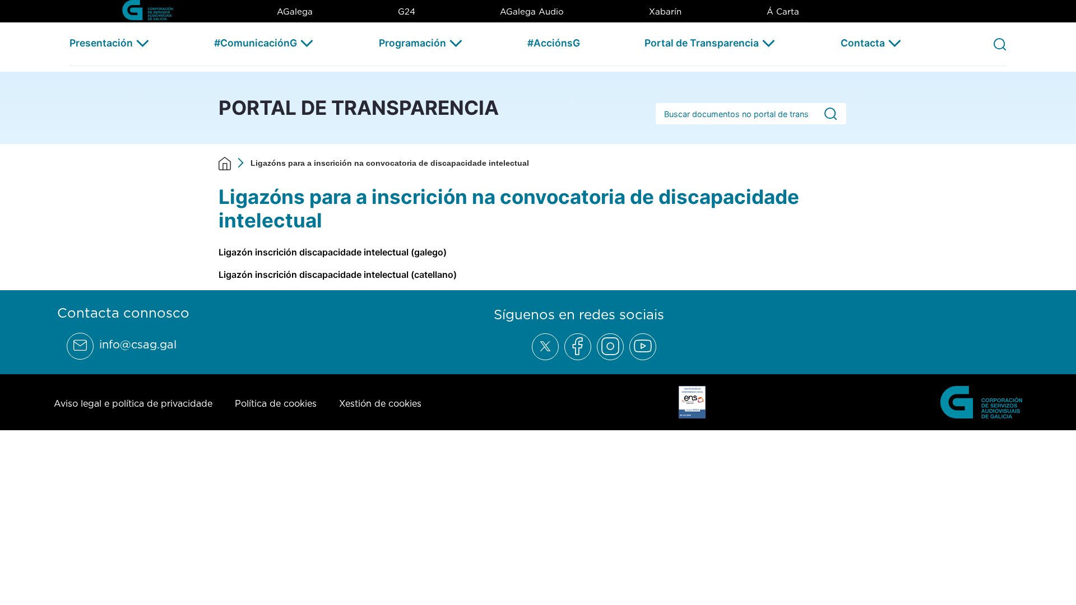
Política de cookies (276, 403)
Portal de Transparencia (701, 43)
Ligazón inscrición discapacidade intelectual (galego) (333, 252)
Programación (412, 43)
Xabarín (665, 11)
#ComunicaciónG (255, 43)
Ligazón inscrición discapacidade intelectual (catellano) (338, 274)
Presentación (101, 43)
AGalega (295, 11)
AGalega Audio (532, 11)
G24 (406, 11)
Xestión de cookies (380, 403)
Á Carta (783, 11)
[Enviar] (830, 114)
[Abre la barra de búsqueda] (1000, 43)
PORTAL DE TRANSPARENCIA (359, 107)
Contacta (863, 43)
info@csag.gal (138, 344)
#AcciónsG (553, 43)
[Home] (225, 163)
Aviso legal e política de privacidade (133, 403)
